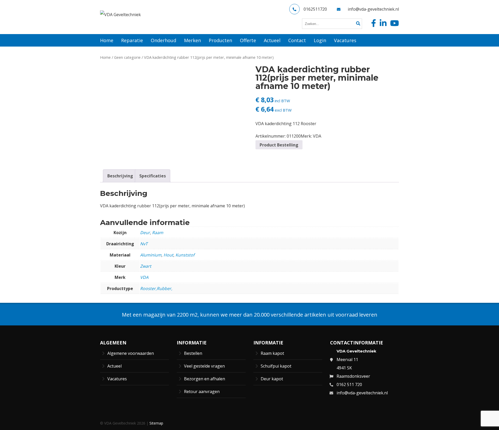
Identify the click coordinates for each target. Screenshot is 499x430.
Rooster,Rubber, (156, 288)
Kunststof (184, 255)
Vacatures (117, 379)
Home (105, 57)
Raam (157, 232)
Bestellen (193, 353)
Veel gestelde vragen (204, 366)
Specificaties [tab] (152, 176)
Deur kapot (272, 379)
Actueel (114, 366)
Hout (168, 255)
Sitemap (156, 423)
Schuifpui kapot (276, 366)
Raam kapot (272, 353)
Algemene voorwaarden (130, 353)
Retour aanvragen (202, 391)
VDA (317, 136)
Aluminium (150, 255)
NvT (144, 244)
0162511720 (315, 9)
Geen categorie (127, 57)
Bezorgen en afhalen (204, 379)
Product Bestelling (279, 145)
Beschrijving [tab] (120, 176)
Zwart (145, 266)
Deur (145, 232)
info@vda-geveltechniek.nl (373, 9)
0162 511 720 (349, 384)
